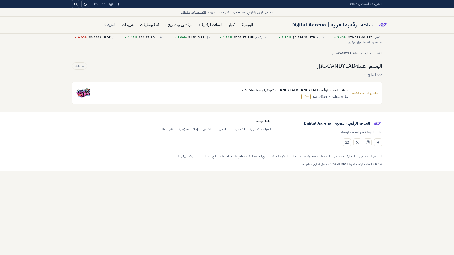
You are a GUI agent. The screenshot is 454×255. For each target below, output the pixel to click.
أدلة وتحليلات (149, 24)
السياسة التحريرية (260, 129)
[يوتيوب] (96, 4)
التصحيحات (238, 129)
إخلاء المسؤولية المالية (194, 12)
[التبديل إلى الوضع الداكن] (85, 4)
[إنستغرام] (111, 4)
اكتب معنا (168, 129)
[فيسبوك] (118, 4)
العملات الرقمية (212, 24)
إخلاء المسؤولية (188, 129)
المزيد (111, 24)
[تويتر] (103, 4)
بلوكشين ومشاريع (180, 24)
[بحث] (75, 4)
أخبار (232, 24)
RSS (77, 66)
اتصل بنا (220, 129)
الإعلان (207, 129)
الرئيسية (247, 24)
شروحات (128, 24)
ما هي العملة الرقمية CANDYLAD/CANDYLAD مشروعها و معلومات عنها (294, 90)
